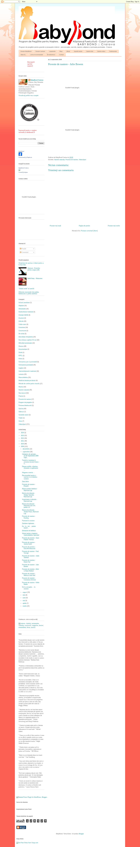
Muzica (21, 387)
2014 (22, 432)
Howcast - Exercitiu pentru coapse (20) (34, 269)
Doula (20, 352)
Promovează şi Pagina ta (25, 157)
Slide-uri (21, 411)
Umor (20, 421)
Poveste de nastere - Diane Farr (28, 561)
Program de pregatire (25, 402)
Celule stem (22, 324)
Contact (61, 54)
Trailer (21, 418)
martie (25, 606)
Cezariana (22, 327)
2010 (22, 444)
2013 (22, 435)
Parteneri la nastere (28, 520)
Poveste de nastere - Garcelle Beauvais (28, 547)
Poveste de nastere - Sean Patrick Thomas (30, 538)
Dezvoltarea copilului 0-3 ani (27, 340)
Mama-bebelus (23, 377)
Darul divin (25, 481)
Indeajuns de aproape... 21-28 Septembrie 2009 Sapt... (30, 455)
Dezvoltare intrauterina (26, 337)
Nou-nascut (22, 393)
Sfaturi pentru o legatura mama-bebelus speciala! (30, 534)
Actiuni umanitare (24, 302)
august (25, 592)
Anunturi (21, 318)
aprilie (25, 603)
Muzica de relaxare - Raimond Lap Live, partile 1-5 (29, 505)
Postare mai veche (114, 226)
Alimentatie (22, 309)
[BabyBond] (20, 155)
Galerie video (101, 51)
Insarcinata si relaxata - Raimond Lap (29, 500)
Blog (61, 51)
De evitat (21, 333)
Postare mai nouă (55, 226)
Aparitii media (78, 51)
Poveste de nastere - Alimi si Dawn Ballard (30, 570)
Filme (20, 358)
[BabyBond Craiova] (19, 170)
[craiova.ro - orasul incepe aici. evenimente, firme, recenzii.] (31, 627)
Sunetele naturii (23, 415)
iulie (24, 595)
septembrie (26, 452)
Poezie (21, 396)
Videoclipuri (82, 159)
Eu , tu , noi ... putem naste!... (29, 527)
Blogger (81, 834)
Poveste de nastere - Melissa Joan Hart (28, 574)
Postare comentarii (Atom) (89, 231)
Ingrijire (21, 368)
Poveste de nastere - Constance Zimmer (29, 579)
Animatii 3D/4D (23, 315)
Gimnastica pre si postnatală (28, 362)
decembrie (26, 449)
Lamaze (21, 374)
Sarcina (21, 408)
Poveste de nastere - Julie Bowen (65, 64)
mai (24, 600)
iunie (24, 598)
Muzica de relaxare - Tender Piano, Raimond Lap (30, 511)
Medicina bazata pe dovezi (27, 380)
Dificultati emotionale (25, 343)
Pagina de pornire (84, 226)
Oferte (68, 51)
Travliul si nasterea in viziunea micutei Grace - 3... (30, 461)
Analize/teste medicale (26, 312)
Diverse (21, 346)
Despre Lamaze (40, 51)
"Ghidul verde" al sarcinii (26, 288)
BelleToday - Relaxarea (35, 278)
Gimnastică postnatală (26, 365)
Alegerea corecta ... (28, 472)
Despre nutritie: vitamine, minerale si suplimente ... (30, 468)
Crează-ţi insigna (23, 172)
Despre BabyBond (26, 51)
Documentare (23, 349)
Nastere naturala (59, 159)
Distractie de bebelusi (29, 530)
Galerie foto (89, 51)
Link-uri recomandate (36, 54)
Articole (21, 321)
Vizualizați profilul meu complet (28, 95)
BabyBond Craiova (37, 80)
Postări (23, 249)
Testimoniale (113, 51)
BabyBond (21, 151)
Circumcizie (22, 330)
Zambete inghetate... (28, 523)
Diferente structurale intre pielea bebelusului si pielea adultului (29, 293)
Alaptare (21, 305)
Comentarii (24, 252)
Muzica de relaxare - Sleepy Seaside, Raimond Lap (28, 494)
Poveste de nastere (72, 159)
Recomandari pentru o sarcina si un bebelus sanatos (29, 477)
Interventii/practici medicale (27, 371)
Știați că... (23, 54)
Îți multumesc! (51, 54)
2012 (22, 438)
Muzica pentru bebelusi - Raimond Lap (30, 489)
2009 (22, 446)
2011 (22, 441)
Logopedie (52, 51)
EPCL (20, 355)
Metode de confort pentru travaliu (29, 383)
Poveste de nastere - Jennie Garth (28, 543)
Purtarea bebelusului (25, 405)
